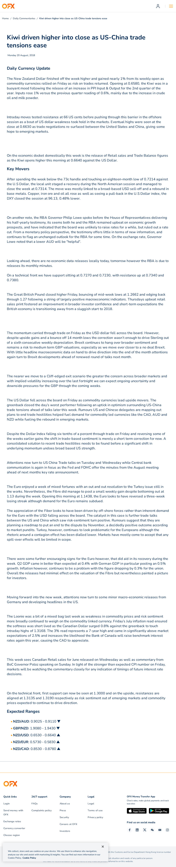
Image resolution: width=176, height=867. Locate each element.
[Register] (157, 6)
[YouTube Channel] (160, 830)
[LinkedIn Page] (137, 830)
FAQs (34, 803)
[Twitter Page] (144, 830)
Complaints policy (41, 810)
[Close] (103, 846)
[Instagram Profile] (167, 830)
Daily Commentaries (24, 18)
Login (6, 803)
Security (64, 817)
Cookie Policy (29, 857)
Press (63, 810)
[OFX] (8, 6)
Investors (65, 831)
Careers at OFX (68, 824)
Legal (91, 803)
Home (5, 18)
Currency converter (14, 828)
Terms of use (95, 810)
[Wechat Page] (152, 830)
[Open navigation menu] (171, 6)
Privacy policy (95, 817)
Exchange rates (12, 821)
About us (65, 803)
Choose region (11, 835)
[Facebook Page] (129, 830)
